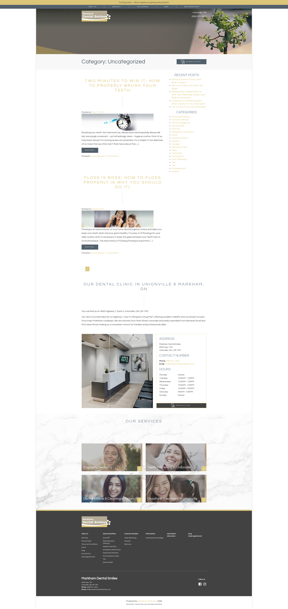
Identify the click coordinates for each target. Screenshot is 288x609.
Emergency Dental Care (183, 132)
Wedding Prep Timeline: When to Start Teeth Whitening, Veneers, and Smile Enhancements (188, 95)
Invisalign (176, 144)
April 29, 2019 (98, 209)
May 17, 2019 (98, 112)
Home (84, 547)
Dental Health (178, 126)
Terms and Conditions (90, 544)
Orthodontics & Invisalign (154, 538)
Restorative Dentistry (110, 553)
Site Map (85, 538)
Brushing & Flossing (180, 117)
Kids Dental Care (179, 147)
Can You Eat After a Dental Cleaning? (189, 107)
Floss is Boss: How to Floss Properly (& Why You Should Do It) (122, 182)
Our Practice (86, 553)
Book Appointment (191, 6)
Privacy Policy (86, 541)
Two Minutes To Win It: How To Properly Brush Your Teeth (122, 85)
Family (174, 135)
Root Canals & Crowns (111, 556)
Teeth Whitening (179, 159)
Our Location (142, 6)
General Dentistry (180, 138)
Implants (176, 141)
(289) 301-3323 (199, 16)
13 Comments (112, 156)
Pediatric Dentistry (109, 546)
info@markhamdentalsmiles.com (180, 364)
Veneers (175, 171)
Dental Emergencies (181, 123)
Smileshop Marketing (147, 601)
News (174, 150)
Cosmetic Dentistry (180, 120)
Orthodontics (178, 156)
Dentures (176, 129)
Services (116, 6)
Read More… (90, 150)
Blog (166, 6)
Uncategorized (98, 156)
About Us (92, 6)
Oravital (106, 538)
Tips (174, 162)
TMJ (174, 165)
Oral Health (177, 153)
